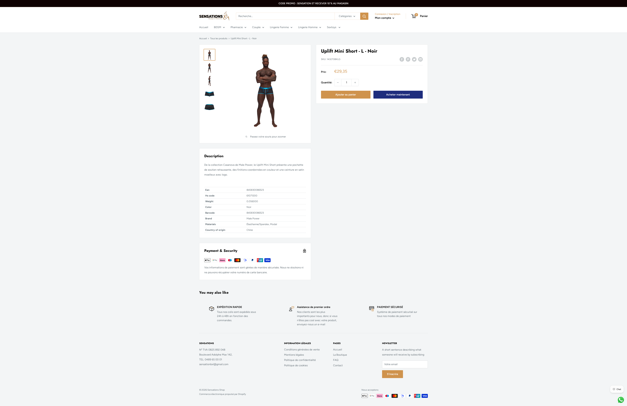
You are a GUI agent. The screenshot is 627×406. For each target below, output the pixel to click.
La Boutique (340, 354)
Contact (338, 365)
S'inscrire (392, 374)
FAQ (335, 360)
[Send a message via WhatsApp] (620, 399)
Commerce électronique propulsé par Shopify (222, 394)
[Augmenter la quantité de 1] (355, 82)
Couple (256, 27)
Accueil (203, 27)
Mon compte (383, 17)
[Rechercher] (364, 16)
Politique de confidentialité (300, 360)
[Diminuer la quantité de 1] (337, 82)
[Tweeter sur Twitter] (414, 59)
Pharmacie (237, 27)
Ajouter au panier (345, 94)
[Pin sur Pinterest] (408, 59)
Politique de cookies (296, 365)
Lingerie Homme (308, 27)
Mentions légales (294, 354)
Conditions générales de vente (302, 349)
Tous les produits (218, 38)
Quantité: (326, 82)
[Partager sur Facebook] (402, 59)
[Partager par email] (420, 59)
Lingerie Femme (279, 27)
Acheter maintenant (398, 94)
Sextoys (332, 27)
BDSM (217, 27)
